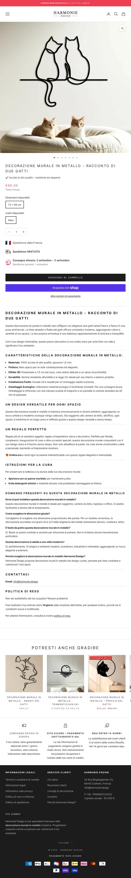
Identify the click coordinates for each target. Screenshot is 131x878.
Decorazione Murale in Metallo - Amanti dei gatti (24, 701)
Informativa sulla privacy (19, 791)
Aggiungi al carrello (65, 277)
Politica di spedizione (17, 802)
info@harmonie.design (25, 581)
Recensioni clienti (57, 785)
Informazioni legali (15, 785)
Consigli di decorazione (60, 791)
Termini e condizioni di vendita (22, 779)
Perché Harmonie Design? (61, 802)
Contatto (52, 796)
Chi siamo (52, 779)
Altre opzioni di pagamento (65, 296)
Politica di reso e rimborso (19, 796)
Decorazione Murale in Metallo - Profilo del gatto (107, 701)
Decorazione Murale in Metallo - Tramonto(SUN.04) (65, 701)
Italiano (63, 843)
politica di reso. (62, 615)
